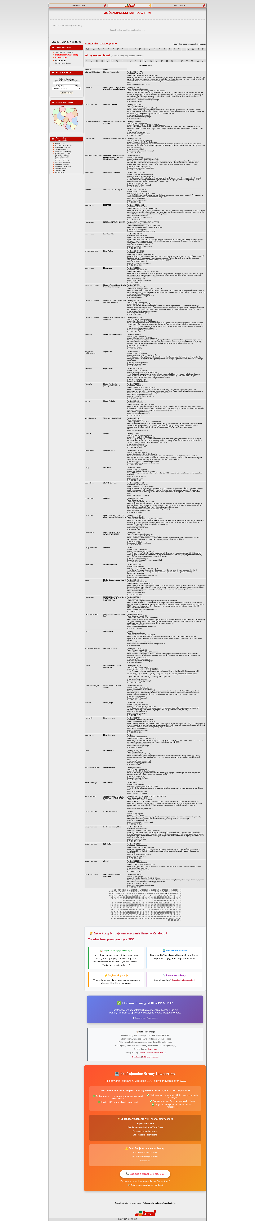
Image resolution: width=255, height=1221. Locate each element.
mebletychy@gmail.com (141, 763)
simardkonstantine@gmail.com (144, 626)
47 (134, 892)
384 (130, 916)
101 (110, 895)
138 (152, 897)
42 (123, 892)
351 (170, 913)
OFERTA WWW (179, 5)
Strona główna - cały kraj (64, 52)
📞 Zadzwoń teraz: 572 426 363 (145, 1173)
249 (139, 906)
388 (143, 916)
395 (164, 916)
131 (130, 897)
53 (147, 892)
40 (118, 892)
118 (161, 895)
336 (124, 913)
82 (139, 893)
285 (180, 908)
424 (168, 920)
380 (118, 916)
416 (158, 918)
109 (135, 895)
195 (115, 902)
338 (130, 913)
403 (118, 918)
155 (133, 899)
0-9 (87, 49)
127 (118, 897)
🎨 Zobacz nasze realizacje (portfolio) (145, 1185)
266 (121, 908)
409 (136, 918)
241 (115, 906)
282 (170, 908)
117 (158, 895)
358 (121, 915)
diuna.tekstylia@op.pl (140, 778)
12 (129, 890)
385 (133, 916)
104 (119, 895)
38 (114, 892)
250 (143, 906)
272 (139, 908)
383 (127, 916)
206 (149, 902)
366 (146, 915)
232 (158, 904)
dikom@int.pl (137, 478)
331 (180, 911)
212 (167, 902)
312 (121, 911)
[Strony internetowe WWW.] (129, 5)
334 (118, 913)
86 (148, 893)
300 (155, 909)
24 (156, 890)
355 (112, 915)
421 (174, 918)
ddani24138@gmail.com (141, 543)
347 (158, 913)
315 (130, 911)
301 (158, 909)
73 (119, 893)
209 (158, 902)
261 (177, 906)
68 (180, 892)
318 (139, 911)
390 (149, 916)
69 (110, 893)
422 (177, 918)
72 (117, 893)
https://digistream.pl (140, 362)
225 (136, 904)
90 (156, 893)
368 (152, 915)
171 (112, 900)
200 (130, 902)
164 (161, 899)
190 (170, 900)
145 (174, 897)
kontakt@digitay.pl (139, 446)
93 (163, 893)
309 (112, 911)
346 (155, 913)
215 (177, 902)
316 (133, 911)
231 (155, 904)
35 (180, 890)
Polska (70, 102)
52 (145, 892)
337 (127, 913)
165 (164, 899)
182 (146, 900)
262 (180, 906)
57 (156, 892)
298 (149, 909)
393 (158, 916)
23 (154, 890)
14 (134, 890)
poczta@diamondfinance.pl (143, 151)
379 (115, 916)
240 (112, 906)
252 (149, 906)
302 (161, 909)
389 (146, 916)
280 (164, 908)
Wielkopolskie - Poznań (63, 153)
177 (130, 900)
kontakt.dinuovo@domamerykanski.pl (147, 560)
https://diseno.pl (138, 696)
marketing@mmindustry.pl (142, 822)
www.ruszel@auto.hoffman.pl (143, 231)
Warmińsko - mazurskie (63, 166)
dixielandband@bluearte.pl (142, 808)
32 (174, 890)
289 (121, 909)
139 (155, 897)
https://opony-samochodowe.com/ (145, 461)
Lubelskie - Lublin (61, 159)
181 (143, 900)
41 (121, 892)
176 (127, 900)
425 (171, 920)
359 (124, 915)
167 (170, 899)
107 (129, 895)
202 (136, 902)
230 (152, 904)
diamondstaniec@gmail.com (143, 168)
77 (128, 893)
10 (125, 890)
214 (174, 902)
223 (130, 904)
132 (133, 897)
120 (167, 895)
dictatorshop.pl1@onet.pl (142, 217)
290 (124, 909)
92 (161, 893)
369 (155, 915)
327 (167, 911)
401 (112, 918)
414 (152, 918)
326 (164, 911)
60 (163, 892)
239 (180, 904)
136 (146, 897)
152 (124, 899)
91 (159, 893)
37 (112, 892)
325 (161, 911)
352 (174, 913)
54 (149, 892)
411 (143, 918)
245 (127, 906)
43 (125, 892)
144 (170, 897)
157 (139, 899)
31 (172, 890)
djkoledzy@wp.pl (139, 856)
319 (143, 911)
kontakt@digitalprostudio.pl (143, 396)
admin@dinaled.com (140, 528)
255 (158, 906)
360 (127, 915)
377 (180, 915)
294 (136, 909)
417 (161, 918)
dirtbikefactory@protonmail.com (144, 609)
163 (158, 899)
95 (168, 893)
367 (149, 915)
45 (129, 892)
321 (149, 911)
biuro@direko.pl (138, 592)
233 (161, 904)
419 (167, 918)
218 (115, 904)
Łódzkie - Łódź (60, 143)
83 (141, 893)
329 (174, 911)
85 (145, 893)
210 (161, 902)
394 (161, 916)
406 (127, 918)
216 (180, 902)
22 (152, 890)
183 (149, 900)
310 (115, 911)
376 (177, 915)
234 (164, 904)
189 (167, 900)
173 (118, 900)
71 (114, 893)
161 (152, 899)
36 (110, 892)
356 (115, 915)
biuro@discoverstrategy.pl (142, 661)
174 (121, 900)
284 (177, 908)
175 (124, 900)
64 (172, 892)
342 (143, 913)
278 (158, 908)
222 (127, 904)
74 (121, 893)
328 (170, 911)
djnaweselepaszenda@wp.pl (143, 885)
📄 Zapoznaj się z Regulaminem (145, 1018)
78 (130, 893)
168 (174, 899)
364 (139, 915)
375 (174, 915)
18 (143, 890)
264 (115, 908)
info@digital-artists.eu (140, 381)
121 (170, 895)
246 (130, 906)
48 (136, 892)
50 (141, 892)
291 (127, 909)
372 (164, 915)
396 (167, 916)
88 (152, 893)
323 (155, 911)
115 (153, 895)
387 (139, 916)
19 (145, 890)
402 (115, 918)
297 (146, 909)
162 (155, 899)
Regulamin (136, 1057)
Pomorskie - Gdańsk (62, 155)
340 (136, 913)
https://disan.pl (138, 625)
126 (115, 897)
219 (118, 904)
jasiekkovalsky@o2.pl (140, 745)
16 (138, 890)
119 (164, 895)
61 (165, 892)
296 (143, 909)
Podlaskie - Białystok (62, 164)
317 (136, 911)
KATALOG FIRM (78, 5)
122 (174, 895)
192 (177, 900)
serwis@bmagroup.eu (140, 577)
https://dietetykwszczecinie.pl (143, 328)
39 (116, 892)
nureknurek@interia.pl (140, 870)
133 (136, 897)
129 (124, 897)
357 (118, 915)
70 (112, 893)
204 (143, 902)
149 (115, 899)
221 (124, 904)
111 (141, 895)
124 (180, 895)
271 (136, 908)
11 (127, 890)
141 (161, 897)
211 (164, 902)
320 (146, 911)
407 (130, 918)
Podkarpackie (59, 172)
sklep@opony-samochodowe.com (145, 463)
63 (169, 892)
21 (149, 890)
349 (164, 913)
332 (112, 913)
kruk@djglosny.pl (139, 839)
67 (178, 892)
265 (118, 908)
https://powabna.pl (139, 728)
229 (149, 904)
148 (112, 899)
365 (143, 915)
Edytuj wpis (61, 57)
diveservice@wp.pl (139, 793)
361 (130, 915)
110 (138, 895)
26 (160, 890)
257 (164, 906)
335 (121, 913)
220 (121, 904)
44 (127, 892)
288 (118, 909)
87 (150, 893)
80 (134, 893)
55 (152, 892)
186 (158, 900)
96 (171, 893)
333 (115, 913)
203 (140, 902)
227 (143, 904)
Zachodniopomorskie (62, 157)
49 (138, 892)
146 (177, 897)
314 (127, 911)
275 (149, 908)
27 (163, 890)
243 (121, 906)
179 (136, 900)
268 (127, 908)
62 (167, 892)
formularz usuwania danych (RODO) (152, 1052)
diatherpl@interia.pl (139, 200)
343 (146, 913)
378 (112, 916)
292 (130, 909)
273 (143, 908)
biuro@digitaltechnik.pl (141, 413)
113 (147, 895)
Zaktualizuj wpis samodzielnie (183, 980)
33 (176, 890)
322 (152, 911)
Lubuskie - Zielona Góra (63, 161)
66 (176, 892)
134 (139, 897)
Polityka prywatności (150, 1057)
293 (133, 909)
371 (161, 915)
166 (167, 899)
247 (133, 906)
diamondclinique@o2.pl (141, 117)
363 (136, 915)
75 (123, 893)
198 (124, 902)
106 (126, 895)
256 (161, 906)
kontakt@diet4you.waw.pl (142, 246)
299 (152, 909)
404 (121, 918)
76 (125, 893)
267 (124, 908)
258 (167, 906)
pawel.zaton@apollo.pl (141, 84)
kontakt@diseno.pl (139, 698)
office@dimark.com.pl (140, 495)
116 (156, 895)
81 (137, 893)
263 (112, 908)
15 (136, 890)
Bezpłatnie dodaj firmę (66, 54)
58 (158, 892)
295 (139, 909)
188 (164, 900)
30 (169, 890)
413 (149, 918)
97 (173, 893)
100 (180, 893)
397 (170, 916)
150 (118, 899)
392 (155, 916)
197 (121, 902)
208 (155, 902)
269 (130, 908)
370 (158, 915)
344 (149, 913)
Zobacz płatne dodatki (63, 63)
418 (164, 918)
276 (152, 908)
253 (152, 906)
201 (133, 902)
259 (170, 906)
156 (136, 899)
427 (177, 920)
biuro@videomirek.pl (140, 430)
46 (132, 892)
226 (139, 904)
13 (132, 890)
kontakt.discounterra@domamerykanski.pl (148, 643)
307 (177, 909)
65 (174, 892)
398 (174, 916)
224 (133, 904)
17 (141, 890)
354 (180, 913)
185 (155, 900)
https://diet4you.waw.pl (141, 244)
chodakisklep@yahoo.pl (141, 681)
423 (180, 918)
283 (174, 908)
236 (170, 904)
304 (167, 909)
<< (111, 890)
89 (154, 893)
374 (170, 915)
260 (174, 906)
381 (121, 916)
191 (174, 900)
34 (178, 890)
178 (133, 900)
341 (139, 913)
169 (177, 899)
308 (180, 909)
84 (143, 893)
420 (170, 918)
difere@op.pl (137, 347)
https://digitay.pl (138, 444)
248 (136, 906)
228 (146, 904)
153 (127, 899)
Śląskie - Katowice (61, 149)
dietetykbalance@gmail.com (143, 296)
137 (149, 897)
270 (133, 908)
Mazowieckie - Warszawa (63, 145)
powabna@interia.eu (140, 730)
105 (122, 895)
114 (150, 895)
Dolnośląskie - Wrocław (63, 151)
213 (170, 902)
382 (124, 916)
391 (152, 916)
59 (160, 892)
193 (180, 900)
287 (115, 909)
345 (152, 913)
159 (146, 899)
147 (180, 897)
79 (132, 893)
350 (167, 913)
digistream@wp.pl (139, 364)
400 (180, 916)
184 (152, 900)
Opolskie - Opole (61, 168)
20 (147, 890)
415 (155, 918)
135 (143, 897)
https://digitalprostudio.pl (142, 394)
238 (177, 904)
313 (124, 911)
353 (177, 913)
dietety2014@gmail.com (141, 280)
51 (143, 892)
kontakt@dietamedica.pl (141, 263)
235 (167, 904)
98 (175, 893)
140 (158, 897)
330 (177, 911)
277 (155, 908)
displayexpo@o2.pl (139, 713)
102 (113, 895)
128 (121, 897)
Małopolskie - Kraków (62, 147)
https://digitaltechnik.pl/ (141, 412)
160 (149, 899)
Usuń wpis (60, 60)
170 (180, 899)
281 (167, 908)
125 (112, 897)
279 (161, 908)
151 (121, 899)
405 (124, 918)
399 (177, 916)
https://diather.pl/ (138, 198)
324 (158, 911)
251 (146, 906)
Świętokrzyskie (60, 170)
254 (155, 906)
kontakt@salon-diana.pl (141, 185)
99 (177, 893)
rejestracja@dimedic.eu (141, 510)
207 (152, 902)
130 (127, 897)
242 (118, 906)
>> (180, 920)
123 (177, 895)
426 (174, 920)
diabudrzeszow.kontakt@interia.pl (145, 100)
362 (133, 915)
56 (154, 892)
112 (144, 895)
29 (167, 890)
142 (164, 897)
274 (146, 908)
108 (132, 895)
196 (118, 902)
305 (170, 909)
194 (112, 902)
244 (124, 906)
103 (116, 895)
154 (130, 899)
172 (115, 900)
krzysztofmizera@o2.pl (141, 313)
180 (139, 900)
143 (167, 897)
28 (165, 890)
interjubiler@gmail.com (141, 134)
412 (146, 918)
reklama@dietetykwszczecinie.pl (144, 330)
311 (118, 911)
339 (133, 913)
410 (140, 918)
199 (127, 902)
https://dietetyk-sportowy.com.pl (144, 311)
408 (133, 918)
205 (146, 902)
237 (174, 904)
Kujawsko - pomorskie (62, 163)
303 (164, 909)
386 (136, 916)
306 (174, 909)
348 (161, 913)
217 (112, 904)
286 (112, 909)
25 (158, 890)
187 (161, 900)
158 (143, 899)
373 (167, 915)
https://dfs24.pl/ (138, 149)
